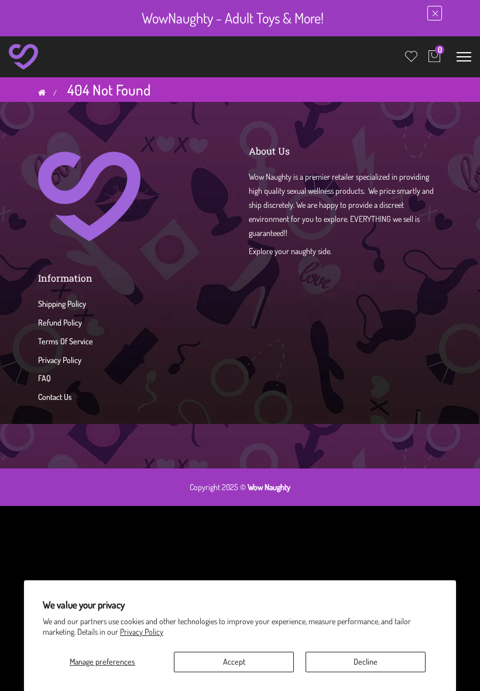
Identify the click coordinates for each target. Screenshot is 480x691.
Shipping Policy (62, 304)
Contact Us (55, 397)
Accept (234, 661)
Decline (366, 661)
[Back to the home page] (42, 92)
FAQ (44, 378)
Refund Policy (60, 322)
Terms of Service (65, 341)
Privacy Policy (141, 632)
